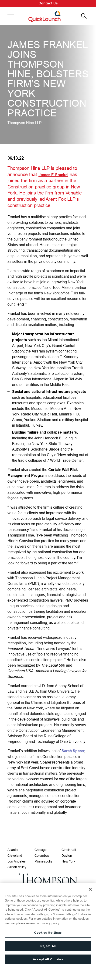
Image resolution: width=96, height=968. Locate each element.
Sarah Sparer (73, 751)
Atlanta (12, 850)
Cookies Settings (48, 932)
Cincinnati (69, 850)
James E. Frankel (53, 175)
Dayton (67, 855)
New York (68, 861)
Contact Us (48, 3)
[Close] (90, 889)
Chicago (40, 850)
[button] (10, 16)
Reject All (48, 946)
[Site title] (45, 16)
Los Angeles (16, 861)
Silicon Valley (16, 867)
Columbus (41, 855)
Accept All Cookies (48, 959)
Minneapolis (43, 861)
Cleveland (14, 855)
